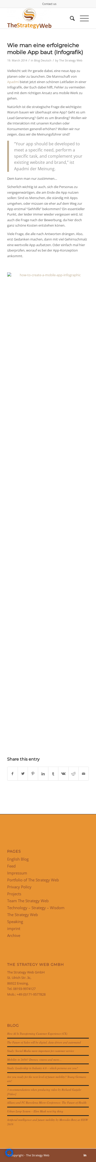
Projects (14, 893)
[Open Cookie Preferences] (9, 1155)
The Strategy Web (70, 60)
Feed (11, 866)
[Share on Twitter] (23, 773)
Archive (13, 935)
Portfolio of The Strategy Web (33, 879)
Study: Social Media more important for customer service (40, 1051)
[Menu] (82, 18)
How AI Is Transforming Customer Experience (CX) (37, 1033)
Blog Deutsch (42, 60)
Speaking (15, 921)
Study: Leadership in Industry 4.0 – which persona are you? (42, 1068)
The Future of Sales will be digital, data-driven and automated (44, 1042)
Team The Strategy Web (28, 900)
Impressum (17, 872)
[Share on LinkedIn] (43, 773)
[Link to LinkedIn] (85, 1155)
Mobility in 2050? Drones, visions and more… (34, 1059)
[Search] (70, 18)
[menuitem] (49, 4)
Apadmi (13, 81)
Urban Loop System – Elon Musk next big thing (35, 1111)
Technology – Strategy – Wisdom (36, 907)
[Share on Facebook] (12, 773)
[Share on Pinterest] (33, 773)
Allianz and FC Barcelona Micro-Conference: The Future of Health (47, 1102)
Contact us (49, 4)
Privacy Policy (19, 886)
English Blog (18, 859)
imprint (13, 928)
